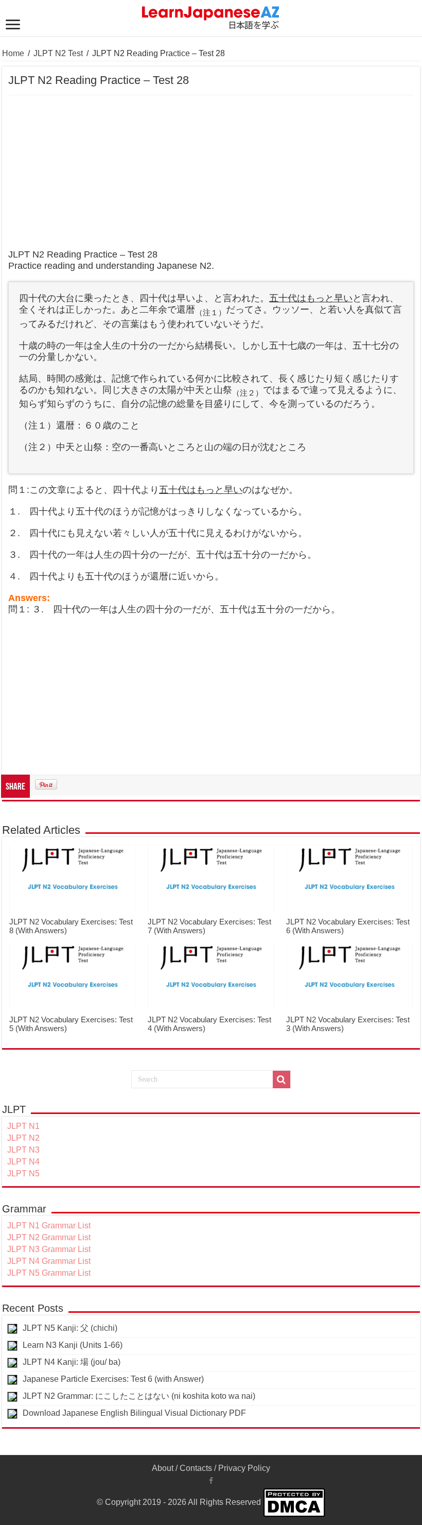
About (162, 1468)
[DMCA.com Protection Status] (294, 1502)
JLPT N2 (23, 1138)
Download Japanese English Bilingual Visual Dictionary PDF (134, 1413)
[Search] (281, 1079)
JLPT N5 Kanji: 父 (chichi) (70, 1328)
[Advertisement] (211, 172)
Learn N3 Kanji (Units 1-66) (72, 1345)
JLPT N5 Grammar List (49, 1273)
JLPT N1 (23, 1126)
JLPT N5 (23, 1173)
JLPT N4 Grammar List (49, 1261)
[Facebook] (211, 1481)
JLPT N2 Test (58, 53)
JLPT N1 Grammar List (49, 1225)
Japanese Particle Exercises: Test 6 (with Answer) (113, 1379)
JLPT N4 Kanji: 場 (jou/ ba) (71, 1362)
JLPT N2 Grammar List (49, 1237)
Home (13, 53)
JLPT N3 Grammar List (49, 1249)
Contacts (196, 1468)
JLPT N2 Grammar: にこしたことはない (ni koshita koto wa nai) (139, 1396)
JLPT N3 (23, 1149)
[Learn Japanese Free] (211, 16)
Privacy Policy (244, 1468)
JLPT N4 (23, 1161)
